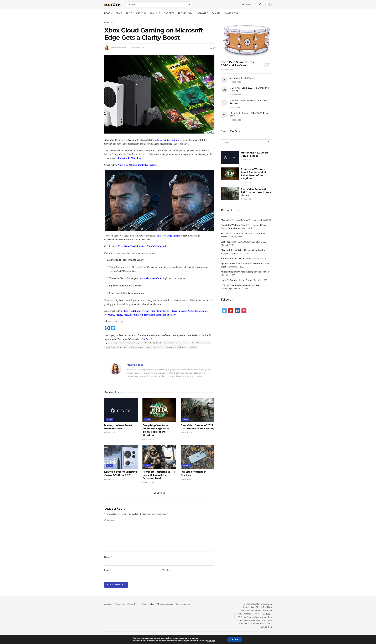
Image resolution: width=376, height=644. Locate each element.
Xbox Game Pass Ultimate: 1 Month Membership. (143, 246)
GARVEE (248, 604)
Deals (119, 13)
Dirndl (240, 623)
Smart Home (231, 13)
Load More (159, 493)
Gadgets (169, 13)
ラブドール (241, 617)
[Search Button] (190, 4)
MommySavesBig (251, 607)
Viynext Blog (266, 617)
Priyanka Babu (119, 47)
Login (247, 4)
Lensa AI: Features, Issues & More (237, 280)
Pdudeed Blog (253, 617)
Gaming (216, 13)
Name (108, 557)
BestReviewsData (242, 613)
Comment (109, 520)
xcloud (193, 347)
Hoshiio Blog (254, 620)
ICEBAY (268, 623)
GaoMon (256, 604)
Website (166, 570)
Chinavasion (266, 604)
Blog (113, 22)
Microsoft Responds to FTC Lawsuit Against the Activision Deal (159, 475)
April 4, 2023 (110, 432)
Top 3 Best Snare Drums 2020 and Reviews (237, 64)
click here (146, 339)
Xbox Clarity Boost (152, 343)
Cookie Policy (148, 604)
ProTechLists (265, 607)
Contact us (120, 604)
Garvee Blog (266, 626)
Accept (234, 639)
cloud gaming (117, 343)
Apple (129, 13)
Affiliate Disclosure (165, 604)
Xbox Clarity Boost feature (176, 343)
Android (141, 13)
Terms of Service (183, 604)
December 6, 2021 (139, 47)
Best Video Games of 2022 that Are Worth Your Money (256, 192)
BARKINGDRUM (264, 610)
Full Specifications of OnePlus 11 (236, 258)
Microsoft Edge (133, 343)
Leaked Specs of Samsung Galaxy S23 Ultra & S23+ (244, 241)
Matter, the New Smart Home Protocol (238, 220)
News (107, 13)
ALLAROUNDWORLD (254, 623)
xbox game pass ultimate (175, 347)
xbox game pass (154, 347)
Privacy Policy (133, 604)
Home (106, 22)
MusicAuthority (248, 610)
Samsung (155, 13)
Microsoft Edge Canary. (169, 235)
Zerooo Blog (266, 620)
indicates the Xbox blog (129, 158)
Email (107, 570)
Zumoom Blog (241, 620)
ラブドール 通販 (262, 613)
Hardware (202, 13)
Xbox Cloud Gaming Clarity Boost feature (124, 347)
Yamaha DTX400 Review (242, 78)
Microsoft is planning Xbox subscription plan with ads (245, 271)
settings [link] (211, 640)
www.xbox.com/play (151, 278)
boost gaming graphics (168, 139)
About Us (108, 604)
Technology (185, 13)
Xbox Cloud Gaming (201, 343)
